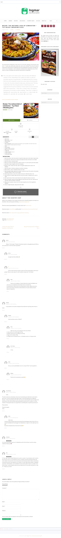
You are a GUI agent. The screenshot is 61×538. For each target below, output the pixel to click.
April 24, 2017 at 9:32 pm (10, 241)
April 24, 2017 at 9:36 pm (12, 254)
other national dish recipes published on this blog (19, 212)
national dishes (12, 209)
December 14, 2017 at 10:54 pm (15, 374)
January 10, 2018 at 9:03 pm (13, 417)
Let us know (19, 192)
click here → (46, 41)
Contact (6, 528)
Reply (5, 259)
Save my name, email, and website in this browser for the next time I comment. (17, 516)
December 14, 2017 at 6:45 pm (11, 304)
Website (3, 510)
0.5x (30, 136)
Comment (4, 488)
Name (3, 501)
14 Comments (17, 29)
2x (35, 136)
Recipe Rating (5, 483)
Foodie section (28, 205)
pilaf (5, 66)
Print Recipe (12, 120)
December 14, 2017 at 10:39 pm (15, 328)
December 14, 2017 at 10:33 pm (13, 363)
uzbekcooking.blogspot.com (24, 201)
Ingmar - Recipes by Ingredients (30, 11)
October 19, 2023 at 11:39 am (11, 454)
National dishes (11, 218)
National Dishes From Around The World (29, 209)
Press (10, 528)
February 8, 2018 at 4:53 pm (15, 347)
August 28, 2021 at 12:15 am (13, 268)
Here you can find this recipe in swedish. (10, 99)
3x (37, 136)
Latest (7, 218)
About (1, 528)
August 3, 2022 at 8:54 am (10, 438)
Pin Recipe (30, 120)
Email (3, 506)
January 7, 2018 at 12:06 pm (11, 392)
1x (32, 136)
